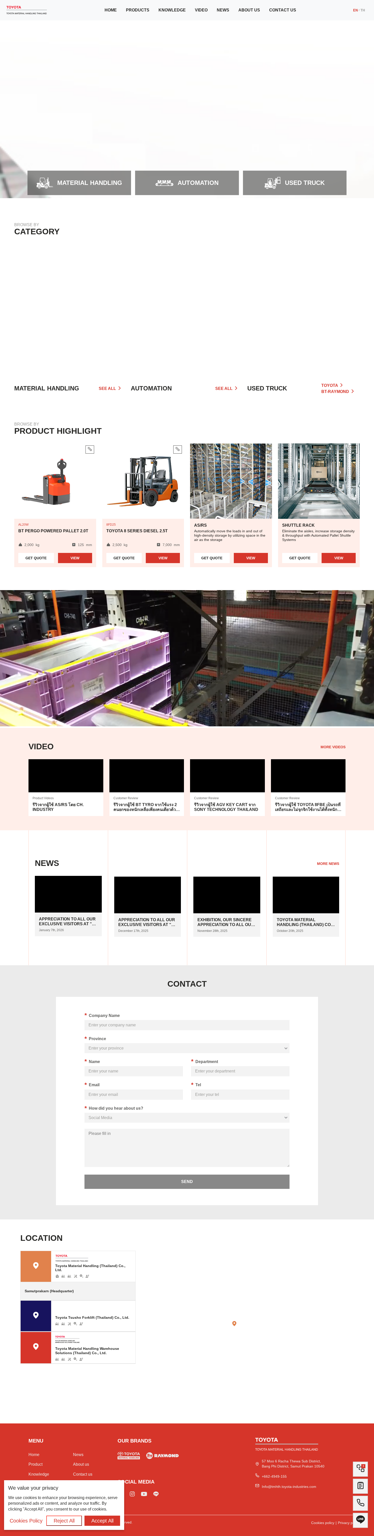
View (74, 558)
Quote (36, 558)
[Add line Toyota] (156, 1494)
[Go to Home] (26, 10)
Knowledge (172, 10)
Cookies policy (322, 1523)
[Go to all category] (303, 306)
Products (137, 10)
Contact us (282, 10)
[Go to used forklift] (129, 1456)
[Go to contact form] (360, 1487)
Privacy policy (349, 1523)
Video (201, 10)
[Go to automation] (187, 306)
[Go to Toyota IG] (132, 1494)
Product (35, 1464)
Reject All (64, 1521)
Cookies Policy (26, 1521)
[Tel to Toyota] (360, 1505)
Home (111, 10)
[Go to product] (70, 306)
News (223, 10)
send (187, 1181)
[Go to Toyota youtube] (144, 1495)
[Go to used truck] (162, 1456)
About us (249, 10)
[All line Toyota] (360, 1522)
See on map (120, 1291)
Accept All (102, 1521)
